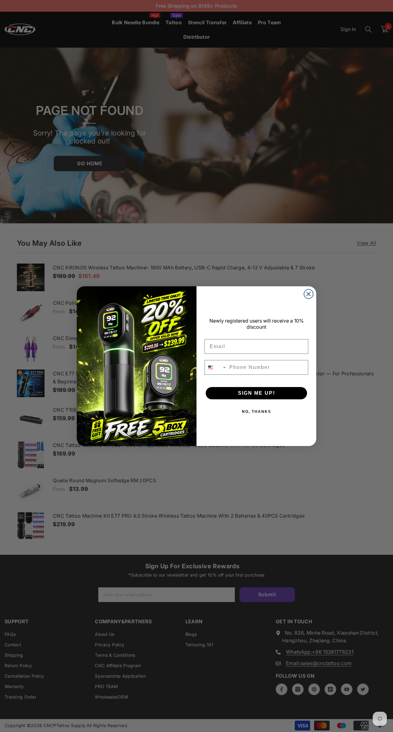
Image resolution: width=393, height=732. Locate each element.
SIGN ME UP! (256, 393)
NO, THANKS (256, 411)
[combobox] (215, 367)
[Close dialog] (308, 294)
